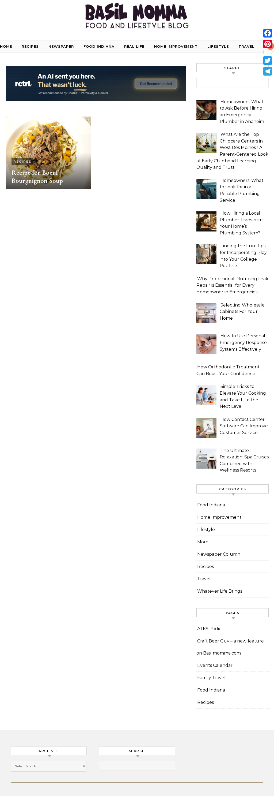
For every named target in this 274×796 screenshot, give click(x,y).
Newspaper (61, 46)
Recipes (30, 46)
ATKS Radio (209, 628)
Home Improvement (176, 46)
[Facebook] (267, 33)
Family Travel (211, 677)
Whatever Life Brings (219, 591)
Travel (246, 46)
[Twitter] (267, 60)
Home (6, 46)
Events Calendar (215, 665)
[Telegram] (267, 71)
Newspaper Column (218, 554)
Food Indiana (99, 46)
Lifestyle (218, 46)
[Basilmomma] (137, 18)
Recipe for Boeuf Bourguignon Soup (37, 177)
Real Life (134, 46)
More (202, 541)
